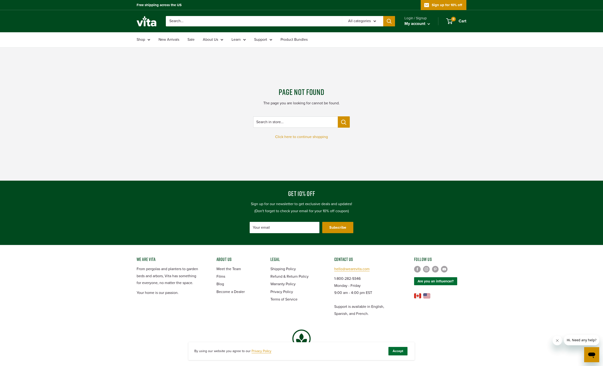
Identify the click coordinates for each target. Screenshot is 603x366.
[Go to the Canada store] (417, 295)
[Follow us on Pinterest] (435, 269)
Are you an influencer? (436, 281)
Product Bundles (294, 39)
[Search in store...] (344, 122)
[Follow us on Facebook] (417, 269)
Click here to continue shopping (301, 136)
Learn (236, 39)
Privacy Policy (281, 291)
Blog (220, 284)
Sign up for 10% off (447, 5)
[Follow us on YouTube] (444, 269)
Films (220, 276)
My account (415, 23)
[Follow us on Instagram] (426, 269)
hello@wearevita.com (352, 269)
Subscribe (337, 227)
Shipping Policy (283, 269)
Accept (398, 351)
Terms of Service (283, 299)
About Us (210, 39)
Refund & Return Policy (289, 276)
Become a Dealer (230, 291)
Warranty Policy (283, 284)
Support (260, 39)
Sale (191, 39)
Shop (141, 39)
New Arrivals (169, 39)
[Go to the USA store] (426, 295)
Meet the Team (228, 269)
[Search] (389, 21)
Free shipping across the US (159, 5)
